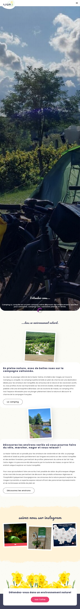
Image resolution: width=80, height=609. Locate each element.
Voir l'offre (40, 599)
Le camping (13, 402)
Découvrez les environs (19, 490)
